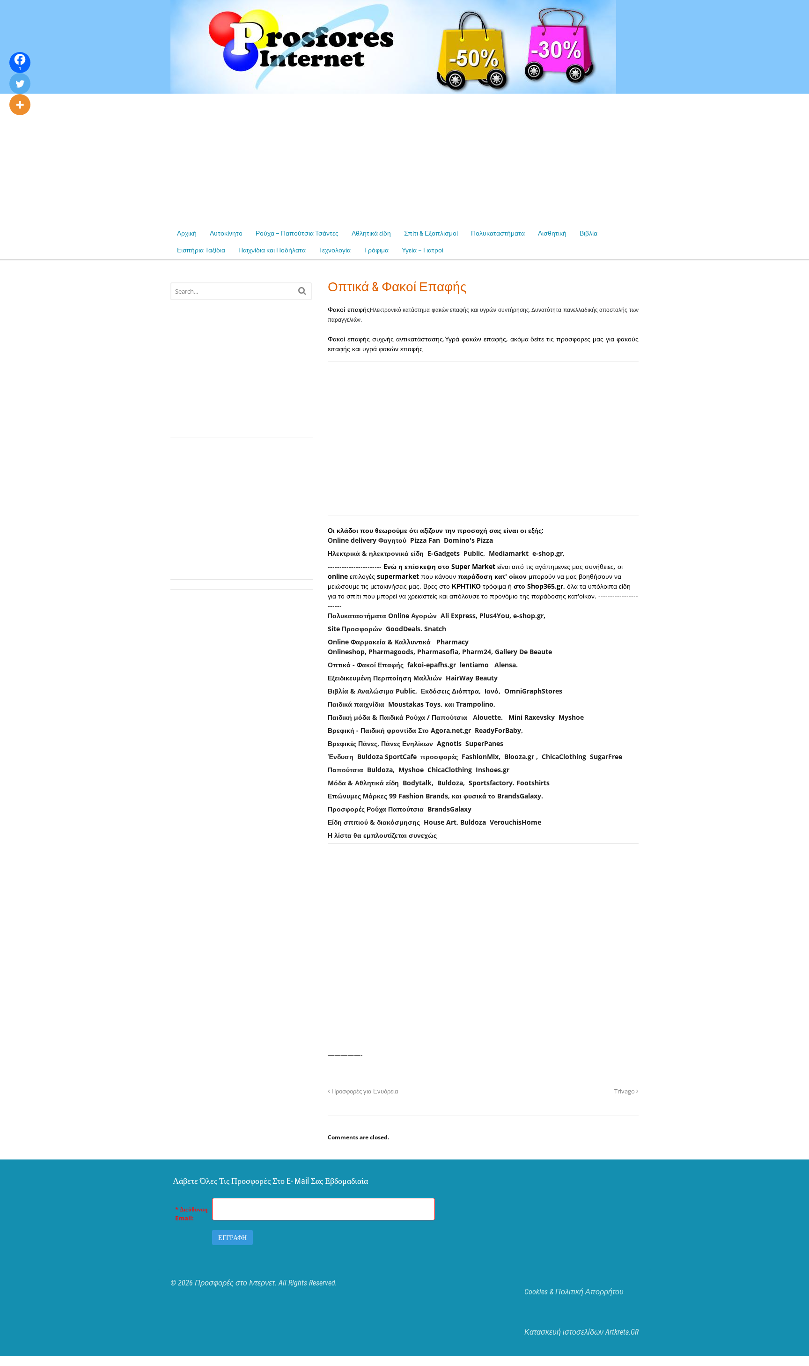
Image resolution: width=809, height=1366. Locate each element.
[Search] (302, 290)
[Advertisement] (281, 159)
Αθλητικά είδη (371, 233)
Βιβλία (588, 233)
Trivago (625, 1091)
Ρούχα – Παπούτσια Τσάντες (297, 233)
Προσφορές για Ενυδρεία (364, 1091)
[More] (19, 104)
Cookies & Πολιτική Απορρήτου (574, 1291)
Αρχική (187, 233)
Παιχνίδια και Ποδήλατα (272, 250)
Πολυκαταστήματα (498, 233)
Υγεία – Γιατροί (422, 250)
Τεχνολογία (335, 250)
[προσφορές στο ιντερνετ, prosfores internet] (393, 88)
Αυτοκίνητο (226, 233)
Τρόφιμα (376, 250)
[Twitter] (19, 83)
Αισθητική (552, 233)
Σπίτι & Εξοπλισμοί (431, 233)
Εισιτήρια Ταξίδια (201, 250)
